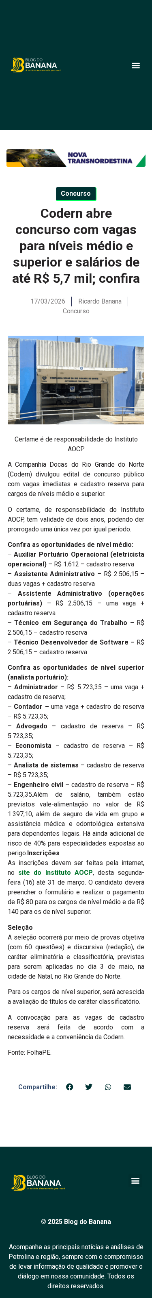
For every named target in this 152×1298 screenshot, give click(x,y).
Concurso (76, 311)
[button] (135, 65)
